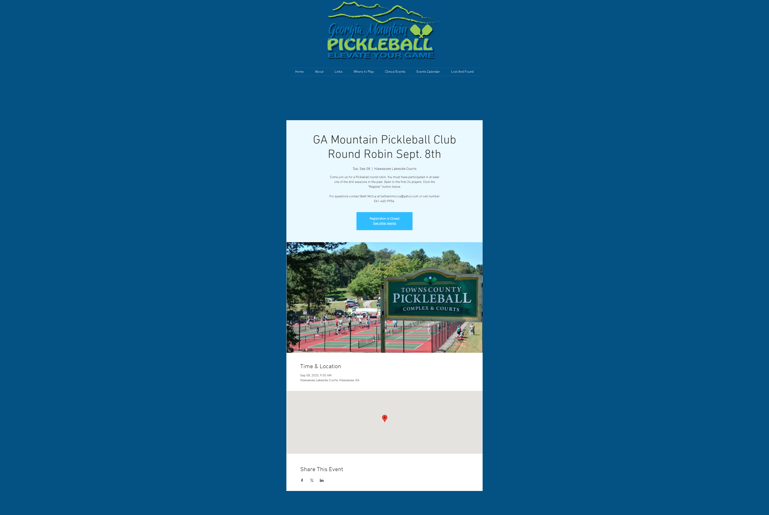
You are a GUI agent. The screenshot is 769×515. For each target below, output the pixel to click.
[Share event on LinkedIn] (322, 480)
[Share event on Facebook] (302, 480)
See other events (384, 224)
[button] (319, 72)
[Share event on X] (312, 480)
